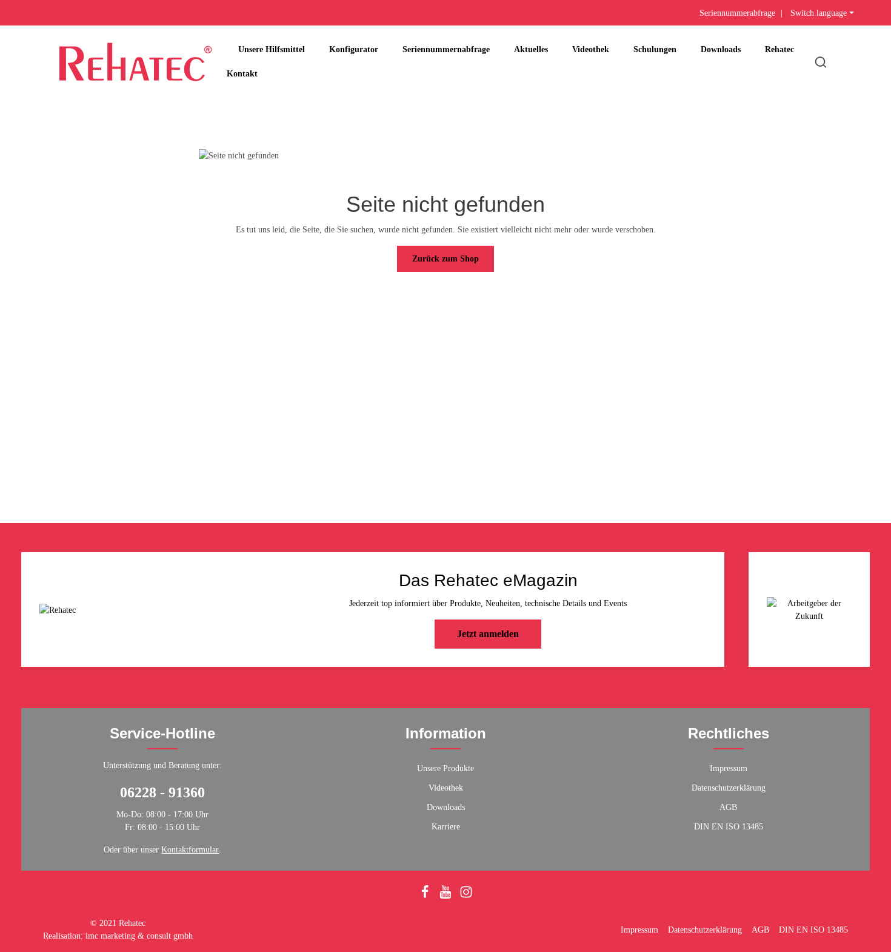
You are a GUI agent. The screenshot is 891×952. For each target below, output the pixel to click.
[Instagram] (466, 895)
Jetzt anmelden (488, 634)
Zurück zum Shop (445, 258)
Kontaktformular (190, 849)
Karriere (446, 826)
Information (445, 733)
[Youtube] (447, 895)
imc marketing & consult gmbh (139, 935)
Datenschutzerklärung (729, 787)
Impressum (728, 768)
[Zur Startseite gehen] (135, 62)
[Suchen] (821, 62)
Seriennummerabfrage (737, 13)
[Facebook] (426, 895)
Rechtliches (728, 733)
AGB (728, 807)
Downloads (446, 807)
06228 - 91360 (162, 792)
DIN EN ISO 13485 (728, 826)
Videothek (446, 787)
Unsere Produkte (445, 768)
